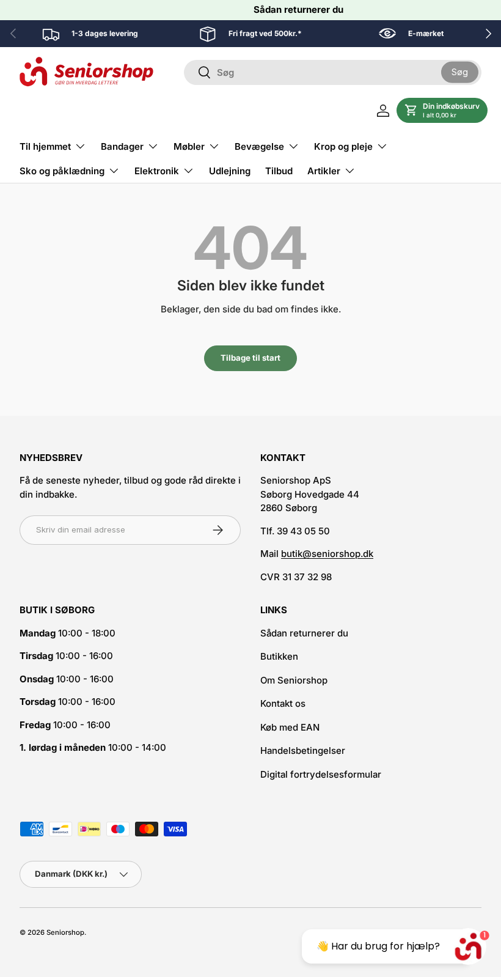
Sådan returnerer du (298, 9)
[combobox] (332, 72)
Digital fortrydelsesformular (320, 774)
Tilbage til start (250, 358)
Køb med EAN (290, 727)
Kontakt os (282, 703)
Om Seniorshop (293, 680)
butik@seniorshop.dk (327, 553)
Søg (460, 72)
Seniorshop (65, 932)
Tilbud (279, 171)
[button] (442, 110)
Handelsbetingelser (302, 750)
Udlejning (229, 171)
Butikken (279, 656)
